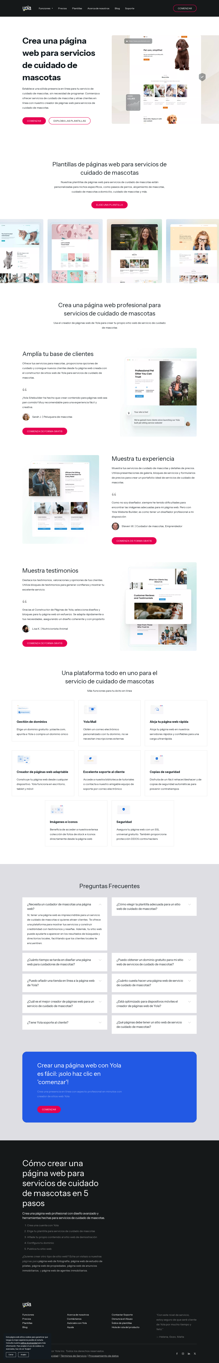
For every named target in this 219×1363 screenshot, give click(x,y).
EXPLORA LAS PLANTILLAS (69, 120)
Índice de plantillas (122, 1322)
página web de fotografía (53, 1261)
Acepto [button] (23, 1355)
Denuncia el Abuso (122, 1318)
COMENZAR (185, 8)
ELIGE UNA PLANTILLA (109, 204)
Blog (24, 1327)
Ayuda (70, 1327)
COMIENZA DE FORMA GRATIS (44, 431)
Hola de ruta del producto (125, 1327)
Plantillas (27, 1322)
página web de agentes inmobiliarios (64, 1270)
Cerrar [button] (10, 1355)
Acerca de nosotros (78, 1314)
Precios (26, 1318)
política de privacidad (29, 1343)
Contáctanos (74, 1318)
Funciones (28, 1314)
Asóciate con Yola (77, 1322)
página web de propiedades (49, 1265)
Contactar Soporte (122, 1314)
